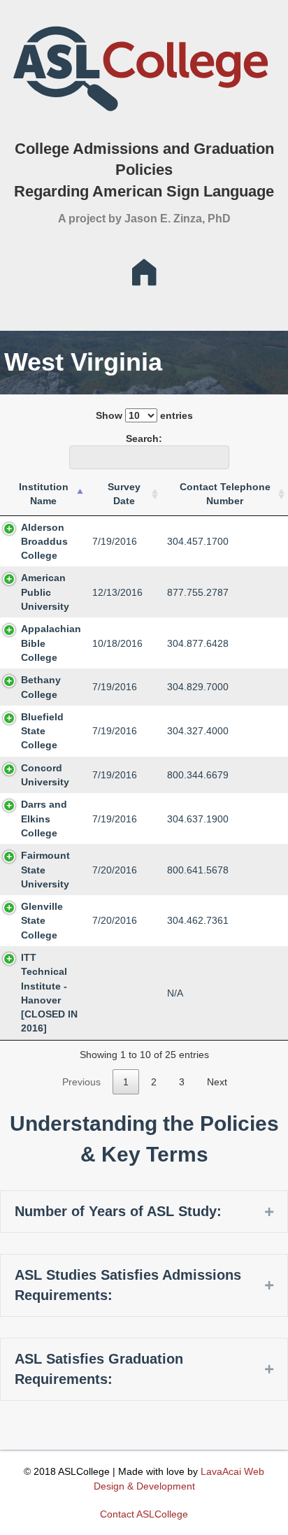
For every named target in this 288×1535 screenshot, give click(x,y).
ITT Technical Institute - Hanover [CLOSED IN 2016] (49, 993)
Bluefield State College (42, 731)
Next (217, 1081)
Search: (144, 438)
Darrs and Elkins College (44, 818)
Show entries (144, 415)
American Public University (45, 592)
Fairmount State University (45, 870)
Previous (81, 1081)
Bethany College (41, 686)
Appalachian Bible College (51, 643)
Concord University (45, 774)
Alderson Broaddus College (44, 542)
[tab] (144, 1211)
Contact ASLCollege (144, 1514)
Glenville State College (42, 921)
